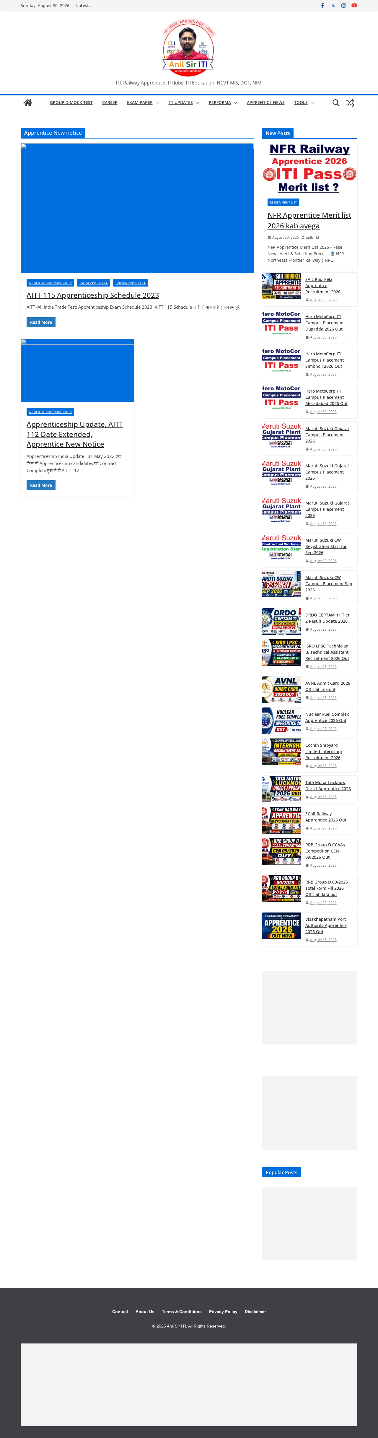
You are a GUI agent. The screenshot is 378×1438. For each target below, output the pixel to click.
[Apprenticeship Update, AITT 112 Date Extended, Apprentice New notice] (77, 370)
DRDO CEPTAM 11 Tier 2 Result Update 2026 (327, 618)
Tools (301, 102)
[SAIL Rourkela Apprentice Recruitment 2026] (281, 289)
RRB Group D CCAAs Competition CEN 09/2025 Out (325, 851)
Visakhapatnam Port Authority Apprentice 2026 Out (326, 925)
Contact (120, 1311)
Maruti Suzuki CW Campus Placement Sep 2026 (328, 584)
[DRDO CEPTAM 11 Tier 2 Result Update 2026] (281, 622)
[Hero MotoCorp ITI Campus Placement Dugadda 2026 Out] (281, 327)
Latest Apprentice (93, 283)
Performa (220, 102)
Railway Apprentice (130, 283)
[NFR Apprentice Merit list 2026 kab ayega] (309, 168)
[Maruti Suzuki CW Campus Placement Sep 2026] (281, 587)
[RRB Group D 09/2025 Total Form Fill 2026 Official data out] (281, 892)
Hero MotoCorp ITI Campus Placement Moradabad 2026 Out (326, 397)
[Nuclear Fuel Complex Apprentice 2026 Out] (281, 721)
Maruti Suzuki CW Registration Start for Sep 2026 (326, 546)
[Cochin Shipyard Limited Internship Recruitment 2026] (281, 755)
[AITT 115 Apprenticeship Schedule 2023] (137, 208)
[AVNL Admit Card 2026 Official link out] (281, 690)
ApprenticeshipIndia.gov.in (50, 283)
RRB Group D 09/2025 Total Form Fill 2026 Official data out (326, 888)
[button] (156, 102)
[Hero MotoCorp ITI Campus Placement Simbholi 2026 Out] (281, 364)
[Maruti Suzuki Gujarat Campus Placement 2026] (281, 439)
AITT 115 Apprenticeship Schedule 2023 (93, 295)
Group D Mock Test (71, 102)
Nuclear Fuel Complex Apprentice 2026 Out (327, 717)
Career (110, 102)
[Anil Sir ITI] (28, 103)
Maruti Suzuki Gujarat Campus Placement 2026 (327, 435)
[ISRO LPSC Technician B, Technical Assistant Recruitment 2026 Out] (281, 656)
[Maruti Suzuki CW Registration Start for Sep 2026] (281, 550)
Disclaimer (255, 1311)
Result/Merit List (283, 202)
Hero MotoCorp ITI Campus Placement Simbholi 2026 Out (324, 360)
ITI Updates (181, 102)
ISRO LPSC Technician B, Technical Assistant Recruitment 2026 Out (327, 652)
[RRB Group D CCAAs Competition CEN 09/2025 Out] (281, 855)
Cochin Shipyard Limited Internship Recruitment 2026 (323, 751)
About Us (145, 1311)
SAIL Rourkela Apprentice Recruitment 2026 (322, 285)
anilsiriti (312, 237)
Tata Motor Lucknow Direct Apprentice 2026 (328, 785)
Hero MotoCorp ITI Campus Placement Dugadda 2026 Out (324, 323)
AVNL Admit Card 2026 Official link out (327, 686)
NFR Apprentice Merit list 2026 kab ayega (309, 220)
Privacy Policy (223, 1311)
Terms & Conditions (182, 1311)
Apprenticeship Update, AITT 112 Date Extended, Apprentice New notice (75, 434)
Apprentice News (266, 102)
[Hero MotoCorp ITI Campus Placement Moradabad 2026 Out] (281, 401)
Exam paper (140, 102)
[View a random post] (350, 103)
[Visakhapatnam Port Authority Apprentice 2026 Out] (281, 929)
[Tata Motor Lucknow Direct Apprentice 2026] (281, 789)
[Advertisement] (309, 1008)
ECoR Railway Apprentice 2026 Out (325, 817)
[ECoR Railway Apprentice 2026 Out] (281, 821)
